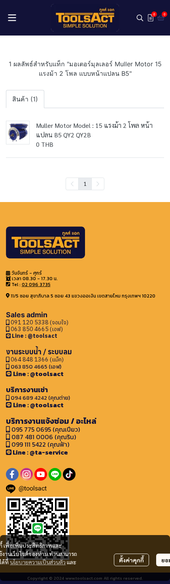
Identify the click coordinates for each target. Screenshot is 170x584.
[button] (139, 17)
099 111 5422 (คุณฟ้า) (39, 444)
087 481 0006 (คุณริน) (43, 437)
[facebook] (12, 474)
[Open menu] (12, 18)
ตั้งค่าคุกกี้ (131, 559)
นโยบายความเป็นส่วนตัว (38, 561)
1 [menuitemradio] (85, 183)
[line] (55, 474)
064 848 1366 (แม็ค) (37, 359)
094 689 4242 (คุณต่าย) (40, 397)
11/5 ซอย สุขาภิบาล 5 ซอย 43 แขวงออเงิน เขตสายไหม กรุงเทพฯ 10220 (83, 295)
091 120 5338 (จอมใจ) (38, 322)
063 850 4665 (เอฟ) (36, 329)
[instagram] (26, 474)
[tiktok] (69, 474)
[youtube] (40, 474)
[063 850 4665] (9, 335)
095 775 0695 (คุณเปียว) (45, 429)
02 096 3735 (36, 284)
